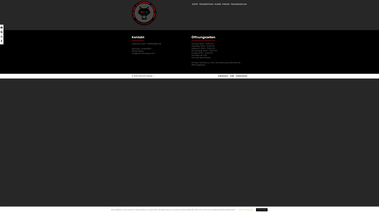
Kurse (217, 4)
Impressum (223, 76)
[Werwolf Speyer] (144, 13)
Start (195, 4)
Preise (225, 4)
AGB (232, 76)
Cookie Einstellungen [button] (246, 210)
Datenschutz (241, 76)
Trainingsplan (239, 4)
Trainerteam (206, 4)
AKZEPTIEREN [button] (261, 210)
